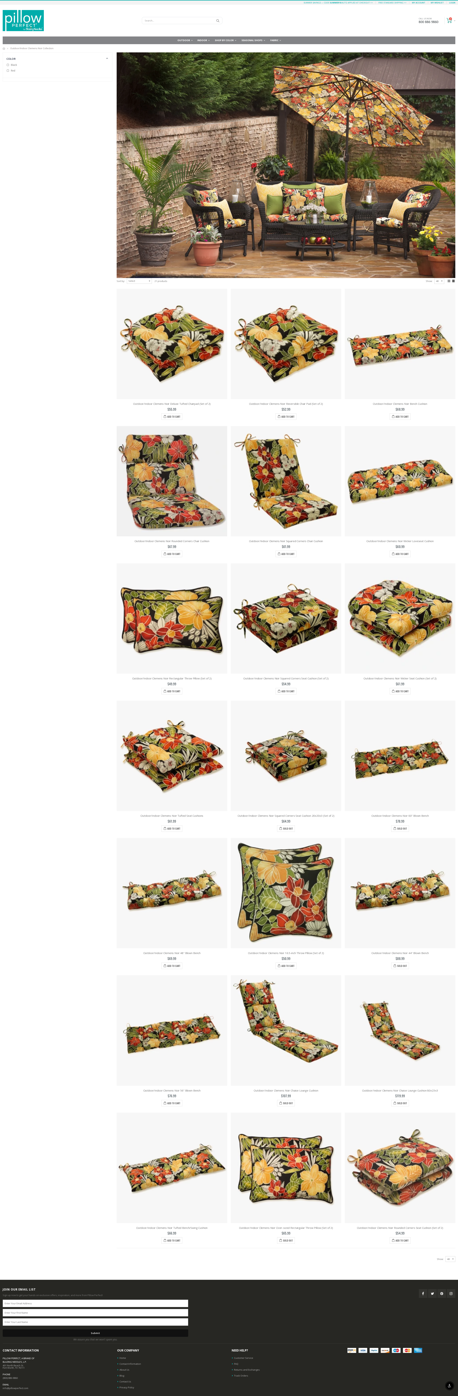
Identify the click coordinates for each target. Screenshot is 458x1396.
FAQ (236, 1363)
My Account (418, 2)
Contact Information (130, 1363)
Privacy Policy (127, 1387)
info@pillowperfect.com (15, 1388)
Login (452, 2)
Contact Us (125, 1381)
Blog (122, 1375)
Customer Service (243, 1358)
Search (218, 20)
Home (4, 48)
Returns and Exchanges (247, 1369)
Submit (95, 1333)
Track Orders (241, 1375)
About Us (124, 1369)
